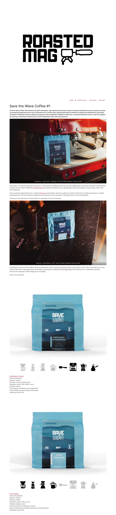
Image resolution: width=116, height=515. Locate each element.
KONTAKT (102, 100)
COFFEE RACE (82, 100)
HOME (71, 100)
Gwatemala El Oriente (17, 376)
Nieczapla (43, 193)
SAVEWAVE (92, 100)
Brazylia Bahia (14, 494)
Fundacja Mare (37, 188)
